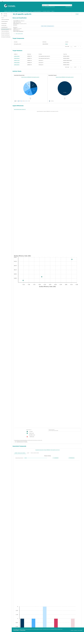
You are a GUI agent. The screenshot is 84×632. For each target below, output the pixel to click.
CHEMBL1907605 (16, 56)
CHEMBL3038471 (16, 64)
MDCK (51, 6)
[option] (6, 19)
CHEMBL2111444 (16, 60)
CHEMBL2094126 (16, 58)
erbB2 (48, 6)
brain (49, 6)
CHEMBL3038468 (16, 62)
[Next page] (80, 67)
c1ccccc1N (53, 6)
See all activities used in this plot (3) (20, 109)
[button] (71, 46)
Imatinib (46, 6)
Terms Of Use (22, 630)
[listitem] (6, 14)
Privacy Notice (16, 630)
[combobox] (57, 5)
